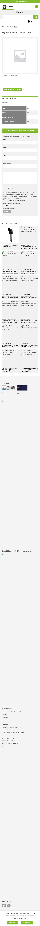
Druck (15, 26)
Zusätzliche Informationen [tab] (9, 98)
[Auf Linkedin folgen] (4, 906)
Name (4, 139)
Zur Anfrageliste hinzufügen (12, 89)
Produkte (8, 26)
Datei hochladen (7, 187)
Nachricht (5, 171)
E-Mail (4, 155)
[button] (36, 6)
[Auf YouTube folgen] (9, 906)
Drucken (33, 21)
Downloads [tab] (5, 102)
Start (3, 26)
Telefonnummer (7, 163)
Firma (4, 147)
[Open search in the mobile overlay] (20, 17)
